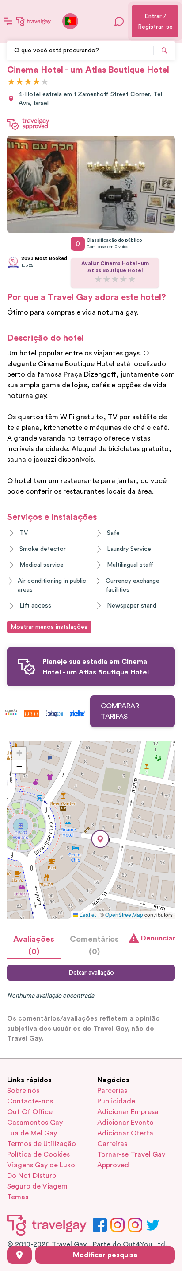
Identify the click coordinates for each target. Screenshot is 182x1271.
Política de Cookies (38, 1154)
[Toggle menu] (8, 21)
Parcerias (112, 1090)
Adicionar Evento (125, 1122)
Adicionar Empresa (128, 1111)
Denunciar (158, 938)
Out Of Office (30, 1111)
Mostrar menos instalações (49, 627)
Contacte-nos (30, 1101)
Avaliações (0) (33, 945)
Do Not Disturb (31, 1175)
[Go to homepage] (33, 21)
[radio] (11, 82)
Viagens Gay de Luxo (41, 1165)
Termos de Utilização (41, 1143)
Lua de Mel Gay (32, 1133)
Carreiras (112, 1143)
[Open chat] (119, 21)
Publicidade (116, 1101)
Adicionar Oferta (125, 1133)
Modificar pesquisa (105, 1255)
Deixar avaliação (91, 973)
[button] (100, 839)
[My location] (19, 1255)
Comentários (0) (94, 945)
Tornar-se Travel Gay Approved (131, 1160)
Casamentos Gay (35, 1122)
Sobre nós (23, 1090)
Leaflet (87, 914)
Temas (17, 1197)
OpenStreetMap (124, 914)
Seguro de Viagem (37, 1186)
